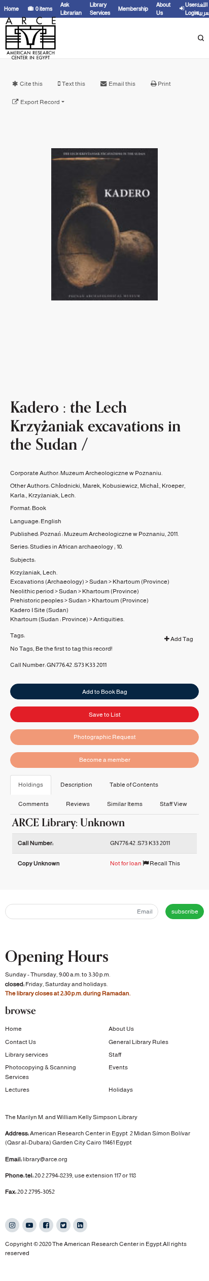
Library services (26, 1054)
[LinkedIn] (80, 1225)
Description (76, 784)
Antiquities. (108, 619)
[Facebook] (46, 1225)
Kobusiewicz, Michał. (130, 485)
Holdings (30, 784)
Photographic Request (105, 736)
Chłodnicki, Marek (75, 485)
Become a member (104, 759)
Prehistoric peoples (36, 600)
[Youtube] (29, 1225)
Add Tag (181, 639)
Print (164, 83)
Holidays (121, 1089)
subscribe (184, 911)
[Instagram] (12, 1225)
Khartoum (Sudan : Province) (49, 619)
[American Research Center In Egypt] (30, 38)
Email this (122, 83)
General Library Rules (138, 1042)
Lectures (17, 1089)
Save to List (105, 714)
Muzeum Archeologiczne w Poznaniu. (111, 473)
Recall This (164, 863)
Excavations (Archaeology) (47, 581)
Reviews (78, 803)
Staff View (173, 803)
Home (13, 1028)
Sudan (98, 581)
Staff (115, 1054)
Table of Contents (134, 784)
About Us (121, 1028)
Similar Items (125, 803)
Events (118, 1067)
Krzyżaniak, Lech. (52, 495)
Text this (73, 83)
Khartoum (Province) (141, 581)
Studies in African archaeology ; (73, 546)
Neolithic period (32, 591)
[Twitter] (63, 1225)
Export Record (40, 102)
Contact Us (20, 1042)
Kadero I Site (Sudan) (39, 610)
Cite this (31, 83)
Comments (33, 803)
